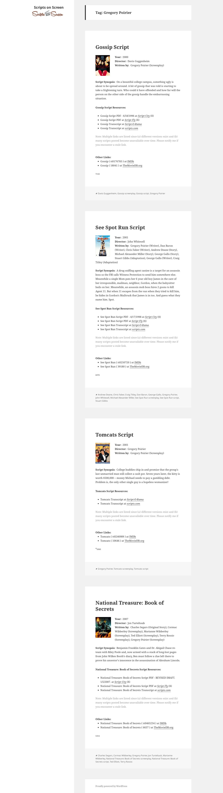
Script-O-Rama (133, 124)
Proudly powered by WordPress (111, 786)
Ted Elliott (114, 761)
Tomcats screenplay (123, 568)
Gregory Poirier (157, 193)
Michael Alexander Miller (122, 397)
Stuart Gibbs (101, 400)
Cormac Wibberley (122, 755)
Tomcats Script (114, 434)
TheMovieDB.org (132, 165)
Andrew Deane (105, 394)
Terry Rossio (126, 761)
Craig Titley (130, 394)
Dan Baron (142, 394)
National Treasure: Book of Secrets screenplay (128, 758)
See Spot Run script (169, 397)
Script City (144, 115)
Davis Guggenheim (107, 193)
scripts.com (131, 128)
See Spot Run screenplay (147, 397)
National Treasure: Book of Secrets (129, 605)
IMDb (130, 161)
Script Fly (130, 120)
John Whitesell (102, 397)
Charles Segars (105, 755)
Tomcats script (141, 568)
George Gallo (154, 394)
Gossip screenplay (126, 193)
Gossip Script (112, 46)
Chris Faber (118, 394)
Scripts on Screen (49, 7)
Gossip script (142, 193)
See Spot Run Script (120, 227)
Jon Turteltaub (155, 755)
